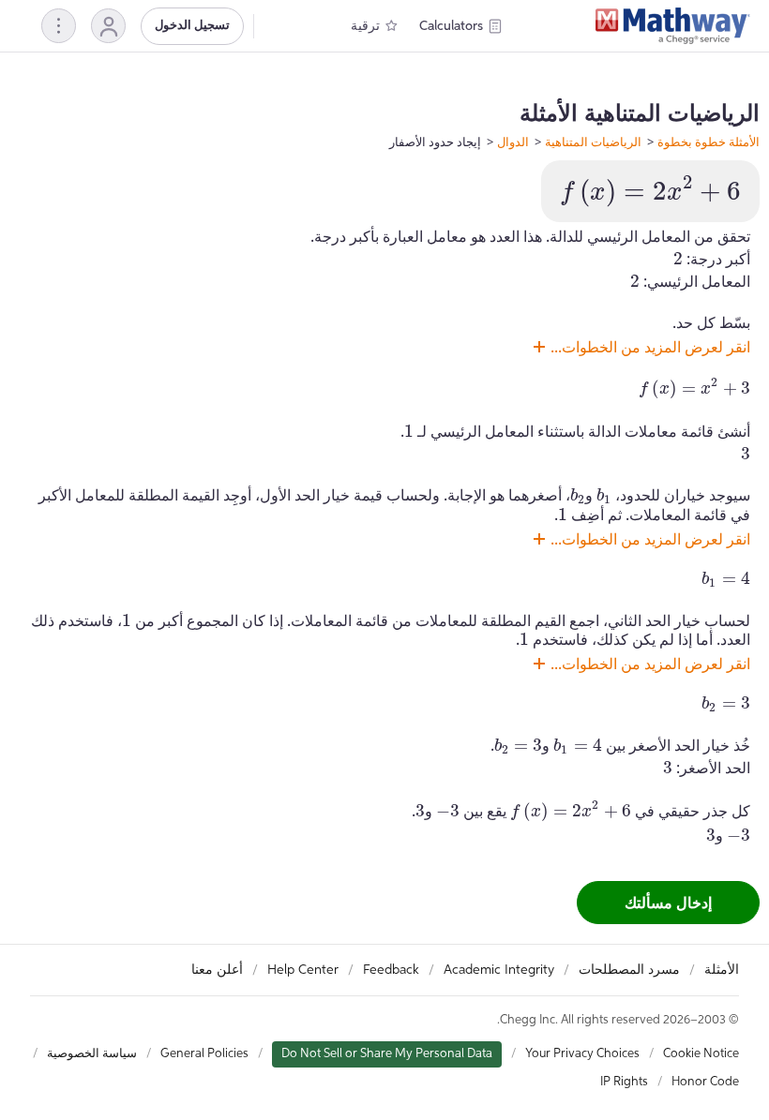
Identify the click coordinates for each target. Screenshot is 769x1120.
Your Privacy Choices (582, 1054)
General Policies (204, 1054)
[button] (108, 25)
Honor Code (705, 1082)
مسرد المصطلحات (629, 970)
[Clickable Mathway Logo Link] (673, 26)
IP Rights (624, 1082)
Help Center (303, 970)
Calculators (451, 26)
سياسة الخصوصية (92, 1054)
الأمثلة (721, 970)
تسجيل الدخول (192, 26)
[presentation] (650, 191)
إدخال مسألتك (668, 902)
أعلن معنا (217, 970)
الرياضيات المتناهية (593, 141)
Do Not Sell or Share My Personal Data (386, 1054)
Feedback (391, 970)
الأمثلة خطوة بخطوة (708, 141)
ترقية (365, 26)
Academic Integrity (499, 970)
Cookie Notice (701, 1054)
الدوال (513, 141)
